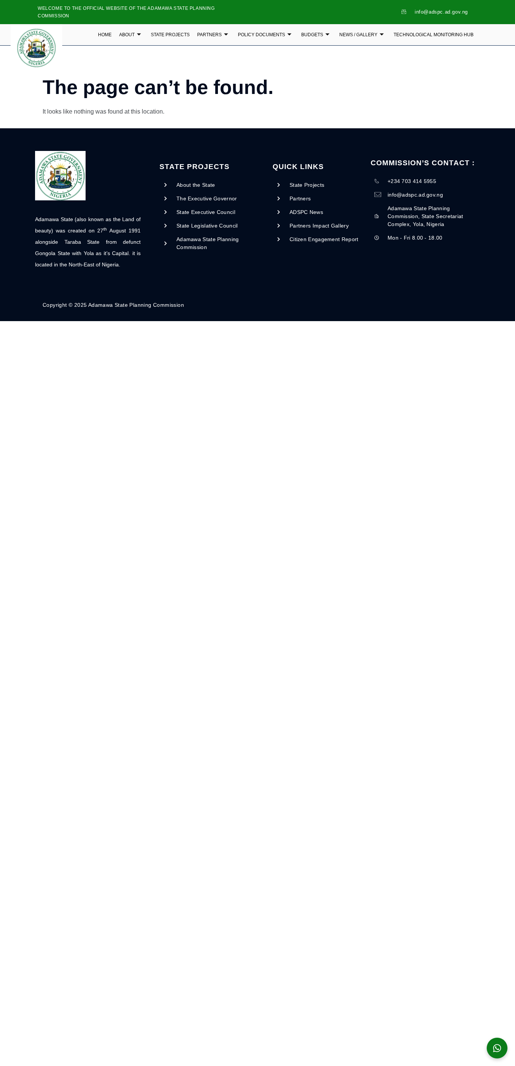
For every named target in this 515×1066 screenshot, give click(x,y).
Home (105, 34)
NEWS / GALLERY (358, 34)
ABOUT (127, 34)
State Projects (170, 34)
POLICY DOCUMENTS (261, 34)
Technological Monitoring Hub (434, 34)
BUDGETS (312, 34)
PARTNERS (209, 34)
